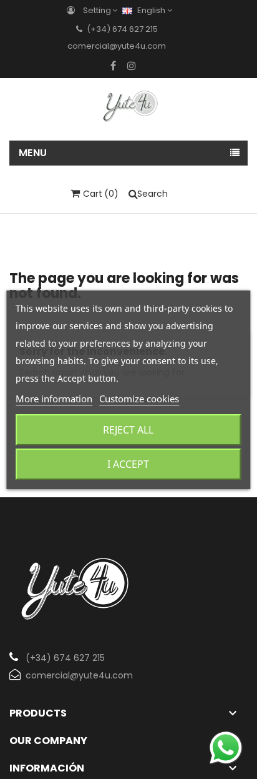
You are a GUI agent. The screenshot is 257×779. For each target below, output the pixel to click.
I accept (128, 464)
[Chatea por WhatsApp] (226, 747)
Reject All (128, 430)
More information (54, 398)
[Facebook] (113, 66)
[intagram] (131, 66)
